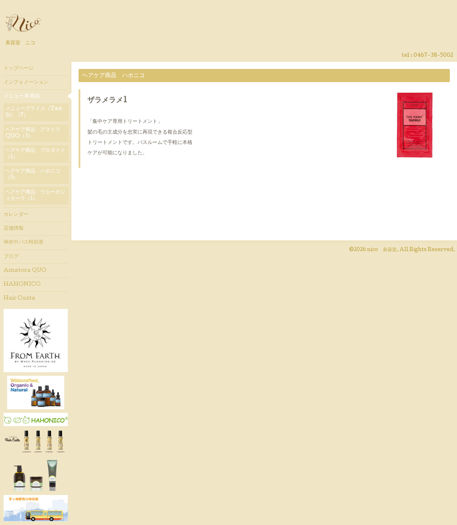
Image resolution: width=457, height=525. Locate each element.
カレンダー (16, 215)
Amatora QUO (25, 271)
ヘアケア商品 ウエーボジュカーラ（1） (35, 196)
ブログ (11, 257)
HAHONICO (22, 285)
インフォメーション (26, 82)
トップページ (19, 68)
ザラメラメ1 (107, 101)
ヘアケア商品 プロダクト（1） (35, 154)
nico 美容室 (382, 250)
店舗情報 (14, 228)
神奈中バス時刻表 (24, 242)
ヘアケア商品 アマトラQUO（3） (32, 133)
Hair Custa (19, 298)
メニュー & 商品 (22, 96)
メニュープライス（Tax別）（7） (33, 112)
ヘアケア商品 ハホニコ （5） (35, 175)
